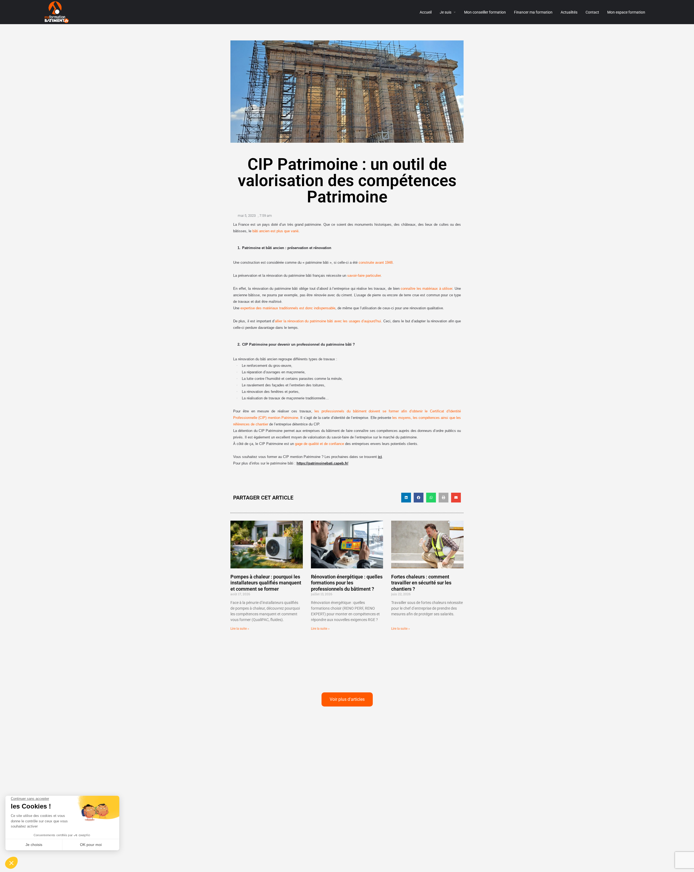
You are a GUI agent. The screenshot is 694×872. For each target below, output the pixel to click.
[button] (406, 497)
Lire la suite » (239, 629)
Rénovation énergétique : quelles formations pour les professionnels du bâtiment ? (347, 583)
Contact (592, 12)
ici (380, 457)
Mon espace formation (626, 12)
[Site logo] (57, 11)
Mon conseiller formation (485, 12)
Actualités (569, 12)
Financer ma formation (533, 12)
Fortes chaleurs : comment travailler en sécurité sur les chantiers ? (421, 583)
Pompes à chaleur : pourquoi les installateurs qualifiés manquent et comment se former (265, 583)
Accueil (426, 12)
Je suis (445, 12)
